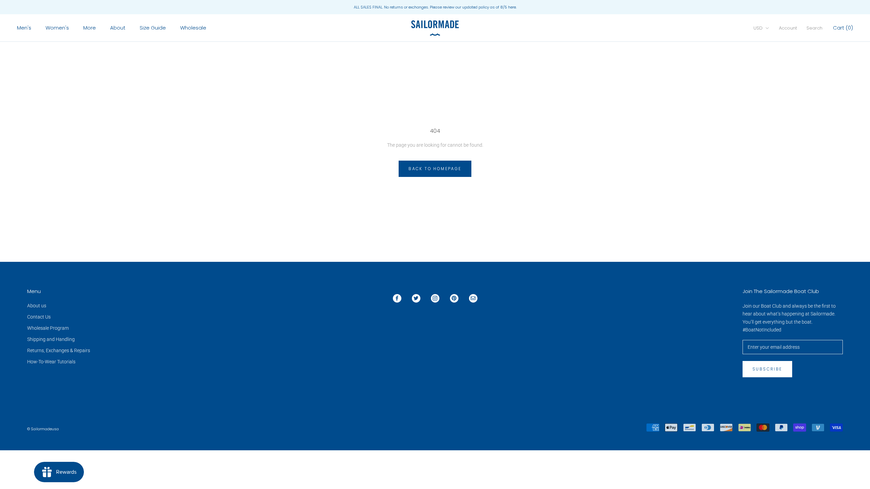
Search (814, 28)
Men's (24, 27)
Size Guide (153, 27)
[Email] (473, 298)
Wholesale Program (48, 328)
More (89, 27)
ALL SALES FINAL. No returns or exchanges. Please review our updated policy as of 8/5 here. (435, 7)
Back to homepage (434, 168)
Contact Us (39, 317)
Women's (57, 27)
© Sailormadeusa (43, 429)
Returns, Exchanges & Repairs (58, 350)
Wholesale (193, 27)
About (117, 27)
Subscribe (767, 369)
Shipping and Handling (51, 339)
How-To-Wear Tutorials (51, 361)
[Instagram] (435, 298)
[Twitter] (416, 298)
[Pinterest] (454, 298)
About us (36, 305)
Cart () (843, 27)
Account (788, 28)
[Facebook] (397, 298)
